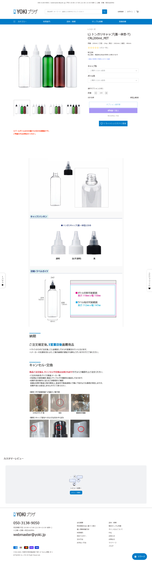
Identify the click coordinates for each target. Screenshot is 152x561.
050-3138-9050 (43, 3)
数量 (89, 93)
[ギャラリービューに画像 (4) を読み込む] (73, 108)
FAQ (110, 533)
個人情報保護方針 (83, 529)
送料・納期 (113, 523)
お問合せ (112, 539)
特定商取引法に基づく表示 (86, 526)
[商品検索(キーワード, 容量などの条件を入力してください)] (104, 11)
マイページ (113, 543)
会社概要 (80, 523)
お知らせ (112, 536)
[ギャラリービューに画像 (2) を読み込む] (39, 108)
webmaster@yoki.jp (58, 3)
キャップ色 (92, 66)
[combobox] (76, 12)
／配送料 (97, 55)
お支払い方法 (81, 543)
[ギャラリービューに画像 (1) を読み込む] (22, 108)
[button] (20, 21)
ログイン (130, 12)
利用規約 (80, 533)
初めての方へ (81, 536)
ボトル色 (91, 76)
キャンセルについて (116, 529)
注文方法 (80, 539)
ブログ (111, 546)
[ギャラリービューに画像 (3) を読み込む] (56, 108)
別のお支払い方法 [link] (113, 116)
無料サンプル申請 (115, 526)
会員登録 (121, 12)
